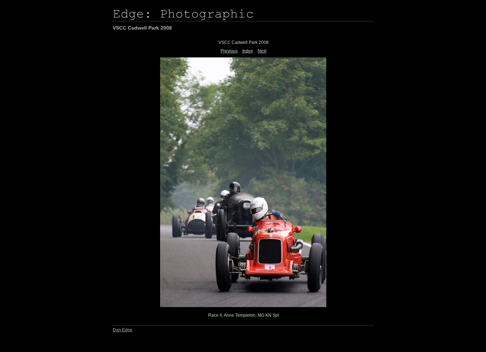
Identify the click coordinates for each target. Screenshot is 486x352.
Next (262, 51)
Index (247, 51)
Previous (229, 51)
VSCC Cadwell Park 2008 (142, 28)
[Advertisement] (30, 157)
